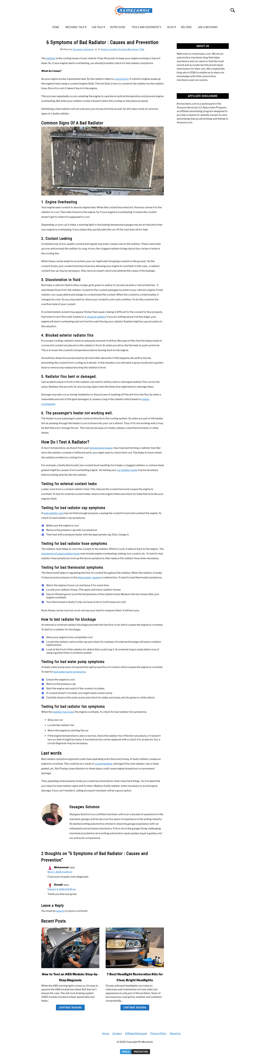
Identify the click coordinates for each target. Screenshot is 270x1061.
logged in (60, 911)
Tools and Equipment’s (146, 27)
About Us (175, 1033)
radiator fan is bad (63, 711)
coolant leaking (103, 763)
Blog (170, 27)
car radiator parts (127, 470)
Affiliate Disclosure (136, 1033)
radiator (50, 58)
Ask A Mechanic (208, 27)
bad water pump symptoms (69, 671)
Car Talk (97, 27)
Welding (186, 27)
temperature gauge (101, 447)
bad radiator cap (53, 513)
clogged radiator (96, 316)
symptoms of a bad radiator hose (60, 553)
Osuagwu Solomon (83, 49)
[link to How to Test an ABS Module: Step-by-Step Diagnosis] (70, 948)
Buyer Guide (117, 27)
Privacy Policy (158, 1033)
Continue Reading (70, 1007)
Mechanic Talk (74, 27)
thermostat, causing (89, 577)
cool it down (121, 78)
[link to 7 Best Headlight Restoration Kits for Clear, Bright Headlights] (135, 948)
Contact (117, 1033)
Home (55, 27)
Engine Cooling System (114, 49)
